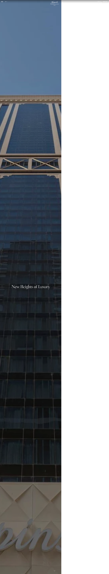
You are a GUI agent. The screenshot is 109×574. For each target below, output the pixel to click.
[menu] (2, 2)
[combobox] (6, 2)
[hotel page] (54, 2)
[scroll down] (54, 571)
